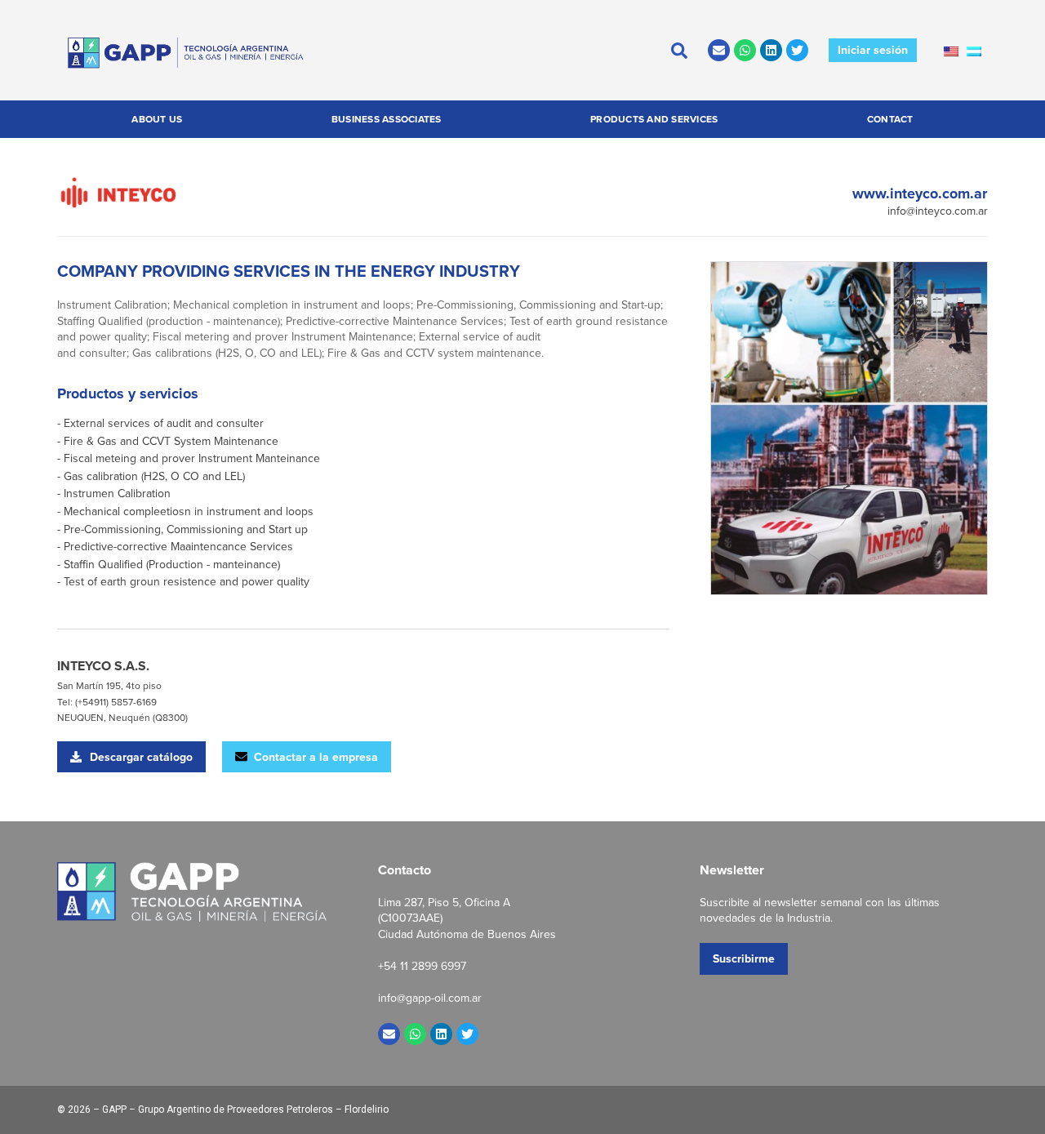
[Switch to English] (951, 50)
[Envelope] (719, 50)
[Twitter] (797, 50)
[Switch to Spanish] (974, 50)
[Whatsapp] (745, 50)
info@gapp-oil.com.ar (430, 997)
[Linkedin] (771, 50)
